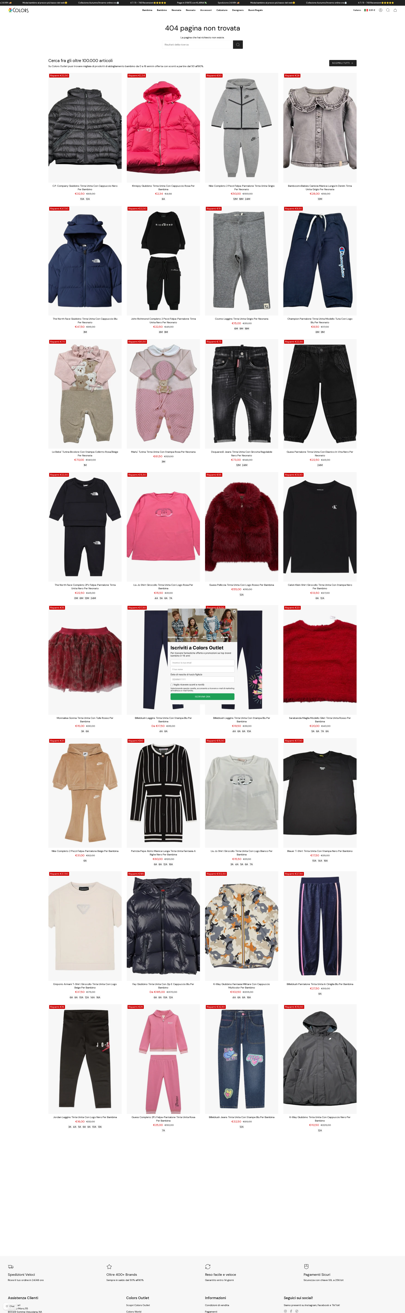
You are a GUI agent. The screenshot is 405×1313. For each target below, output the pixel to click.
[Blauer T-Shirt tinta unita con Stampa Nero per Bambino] (320, 793)
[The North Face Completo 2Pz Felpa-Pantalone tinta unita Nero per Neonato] (85, 527)
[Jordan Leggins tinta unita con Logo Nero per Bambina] (85, 1059)
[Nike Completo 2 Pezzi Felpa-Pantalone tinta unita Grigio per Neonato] (241, 128)
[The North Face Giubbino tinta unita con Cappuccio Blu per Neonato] (85, 261)
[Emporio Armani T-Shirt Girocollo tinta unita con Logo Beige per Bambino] (85, 926)
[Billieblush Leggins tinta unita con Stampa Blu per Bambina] (163, 660)
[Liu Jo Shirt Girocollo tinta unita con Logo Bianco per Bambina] (241, 793)
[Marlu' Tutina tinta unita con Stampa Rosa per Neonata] (163, 394)
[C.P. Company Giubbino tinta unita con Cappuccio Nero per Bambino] (85, 128)
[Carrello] (395, 10)
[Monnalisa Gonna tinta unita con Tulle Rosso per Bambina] (85, 660)
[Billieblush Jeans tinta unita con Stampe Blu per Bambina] (241, 1059)
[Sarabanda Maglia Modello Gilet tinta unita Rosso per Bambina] (320, 660)
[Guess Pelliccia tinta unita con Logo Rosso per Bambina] (241, 527)
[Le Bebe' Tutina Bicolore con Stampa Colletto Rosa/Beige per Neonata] (85, 394)
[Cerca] (238, 44)
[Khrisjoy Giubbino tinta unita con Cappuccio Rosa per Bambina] (163, 128)
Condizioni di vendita (217, 1305)
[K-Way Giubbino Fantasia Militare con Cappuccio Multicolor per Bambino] (241, 926)
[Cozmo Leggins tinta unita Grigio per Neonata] (241, 261)
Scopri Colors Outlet (138, 1305)
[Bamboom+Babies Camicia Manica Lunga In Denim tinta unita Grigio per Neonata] (320, 128)
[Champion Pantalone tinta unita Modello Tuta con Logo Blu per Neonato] (320, 261)
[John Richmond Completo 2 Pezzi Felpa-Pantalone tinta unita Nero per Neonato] (163, 261)
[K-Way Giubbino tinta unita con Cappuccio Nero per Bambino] (320, 1059)
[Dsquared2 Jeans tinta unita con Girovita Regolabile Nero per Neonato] (241, 394)
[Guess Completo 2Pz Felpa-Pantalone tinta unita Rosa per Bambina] (163, 1059)
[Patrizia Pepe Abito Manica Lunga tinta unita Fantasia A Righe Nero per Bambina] (163, 793)
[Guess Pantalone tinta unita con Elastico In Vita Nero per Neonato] (320, 394)
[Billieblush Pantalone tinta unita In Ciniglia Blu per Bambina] (320, 926)
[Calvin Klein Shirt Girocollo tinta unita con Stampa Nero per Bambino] (320, 527)
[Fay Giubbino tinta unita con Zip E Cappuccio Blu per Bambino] (163, 926)
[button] (147, 10)
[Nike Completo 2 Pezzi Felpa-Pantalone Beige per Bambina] (85, 793)
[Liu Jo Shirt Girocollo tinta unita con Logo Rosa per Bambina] (163, 527)
